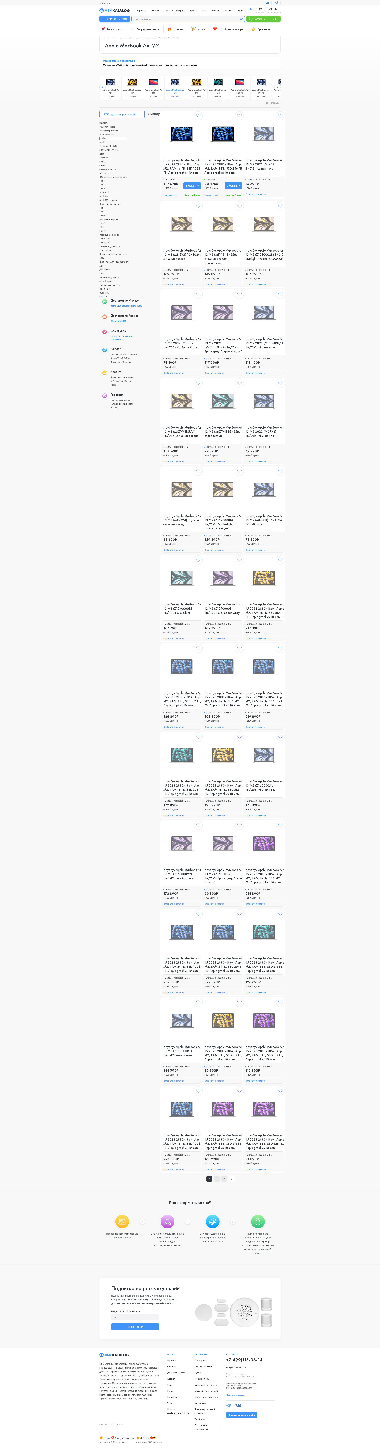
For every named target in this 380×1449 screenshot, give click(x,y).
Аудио (197, 1372)
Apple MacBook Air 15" (132, 93)
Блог (204, 10)
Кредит (193, 10)
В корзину (192, 186)
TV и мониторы (201, 1378)
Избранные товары (232, 29)
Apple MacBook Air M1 (154, 93)
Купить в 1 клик (192, 195)
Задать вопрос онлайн (122, 114)
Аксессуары (200, 1403)
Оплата (155, 10)
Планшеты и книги (203, 1366)
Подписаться (135, 1326)
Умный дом (199, 1419)
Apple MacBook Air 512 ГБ (261, 93)
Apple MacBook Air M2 (175, 93)
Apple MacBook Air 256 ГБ (240, 93)
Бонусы (215, 10)
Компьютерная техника (205, 1384)
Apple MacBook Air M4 (218, 93)
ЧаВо (240, 10)
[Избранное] (198, 116)
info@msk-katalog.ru (236, 1367)
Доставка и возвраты (174, 10)
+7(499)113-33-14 (244, 1360)
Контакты (228, 10)
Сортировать (272, 103)
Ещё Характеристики (109, 285)
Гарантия (141, 10)
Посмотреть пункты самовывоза (122, 337)
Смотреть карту (235, 1394)
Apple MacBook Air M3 (197, 93)
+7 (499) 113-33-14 (265, 9)
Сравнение (264, 29)
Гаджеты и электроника (206, 1390)
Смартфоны (200, 1360)
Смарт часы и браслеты (206, 1397)
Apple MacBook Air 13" (110, 93)
